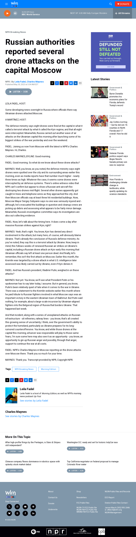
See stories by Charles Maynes (22, 416)
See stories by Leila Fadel (34, 400)
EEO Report (109, 498)
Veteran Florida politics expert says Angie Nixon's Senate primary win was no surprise (118, 159)
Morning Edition (48, 369)
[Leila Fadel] (11, 395)
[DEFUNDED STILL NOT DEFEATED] (111, 52)
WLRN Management (113, 513)
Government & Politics (115, 89)
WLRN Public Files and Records (117, 492)
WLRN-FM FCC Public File (86, 510)
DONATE (124, 4)
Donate (51, 504)
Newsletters (81, 498)
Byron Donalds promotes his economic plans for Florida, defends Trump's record (118, 99)
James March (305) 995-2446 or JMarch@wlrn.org (117, 509)
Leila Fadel (20, 81)
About (50, 492)
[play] (7, 13)
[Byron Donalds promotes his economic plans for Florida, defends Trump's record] (99, 92)
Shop (78, 492)
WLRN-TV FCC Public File (86, 508)
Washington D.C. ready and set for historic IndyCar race (92, 442)
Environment (115, 175)
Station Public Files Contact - (117, 503)
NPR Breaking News (15, 32)
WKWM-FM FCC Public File (87, 512)
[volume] (15, 13)
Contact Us (52, 498)
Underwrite (53, 510)
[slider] (19, 13)
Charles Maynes (35, 81)
